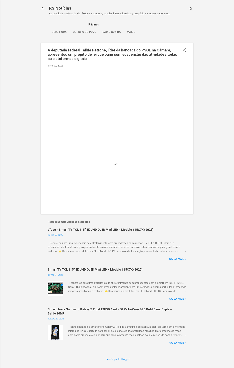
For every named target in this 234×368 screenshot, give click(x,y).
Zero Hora (59, 32)
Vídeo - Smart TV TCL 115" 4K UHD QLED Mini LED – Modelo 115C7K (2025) (100, 229)
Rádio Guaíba (111, 32)
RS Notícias (60, 8)
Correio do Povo (84, 32)
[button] (184, 50)
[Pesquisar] (191, 9)
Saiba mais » (177, 258)
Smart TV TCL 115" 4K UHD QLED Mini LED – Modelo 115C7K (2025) (95, 269)
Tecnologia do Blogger (117, 359)
